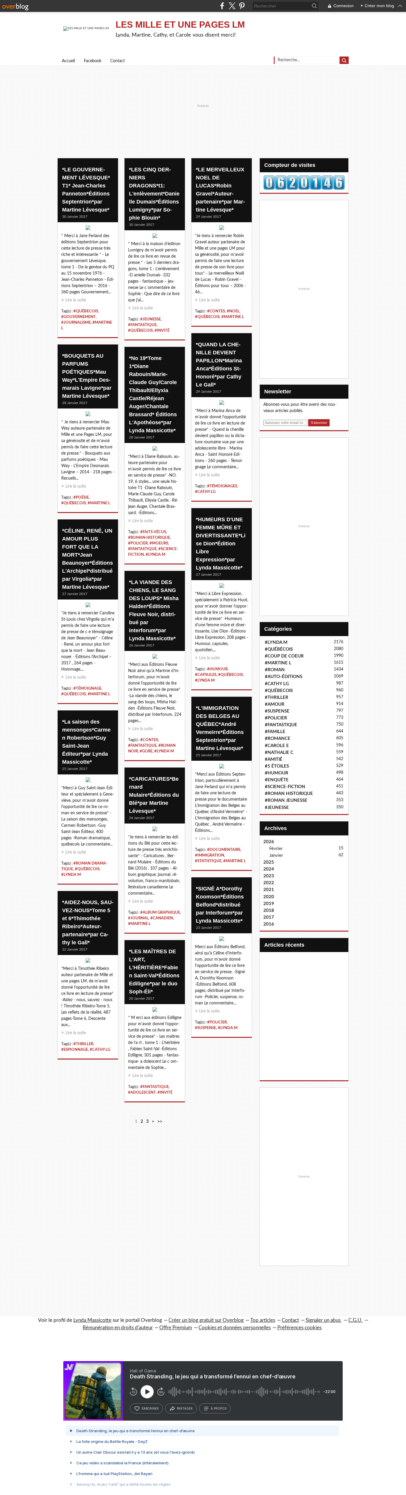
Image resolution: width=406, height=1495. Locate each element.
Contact (117, 61)
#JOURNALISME (76, 322)
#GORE (146, 751)
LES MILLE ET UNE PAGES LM (180, 24)
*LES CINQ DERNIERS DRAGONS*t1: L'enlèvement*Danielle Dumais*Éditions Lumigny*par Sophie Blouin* (154, 194)
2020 (268, 897)
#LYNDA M (155, 554)
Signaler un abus (324, 1320)
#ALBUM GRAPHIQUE (160, 912)
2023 (268, 876)
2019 (268, 903)
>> (160, 1122)
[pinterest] (242, 5)
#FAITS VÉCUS (153, 532)
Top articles (262, 1320)
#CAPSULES (205, 675)
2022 (268, 883)
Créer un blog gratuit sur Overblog (206, 1320)
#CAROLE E (277, 745)
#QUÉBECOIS (85, 311)
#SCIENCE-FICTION (285, 787)
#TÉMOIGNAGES (222, 486)
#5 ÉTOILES (277, 766)
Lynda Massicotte (92, 1320)
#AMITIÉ (273, 759)
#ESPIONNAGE (74, 1049)
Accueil (68, 61)
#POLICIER (138, 543)
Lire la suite (75, 300)
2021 (268, 889)
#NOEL (233, 311)
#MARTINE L (232, 317)
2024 (268, 869)
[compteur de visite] (304, 182)
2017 (268, 917)
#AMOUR (274, 704)
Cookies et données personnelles (235, 1327)
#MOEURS (159, 543)
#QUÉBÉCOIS (279, 649)
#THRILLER (83, 1044)
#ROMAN (275, 670)
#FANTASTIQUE (142, 325)
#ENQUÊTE (277, 780)
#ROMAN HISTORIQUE (149, 537)
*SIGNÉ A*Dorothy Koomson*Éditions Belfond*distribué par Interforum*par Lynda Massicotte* (220, 905)
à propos (218, 1408)
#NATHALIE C (279, 752)
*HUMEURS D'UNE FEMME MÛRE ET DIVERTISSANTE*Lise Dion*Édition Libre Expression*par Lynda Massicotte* (221, 543)
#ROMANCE (277, 738)
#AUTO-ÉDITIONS (283, 676)
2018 (268, 910)
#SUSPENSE (205, 1028)
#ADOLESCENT (142, 1092)
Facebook (92, 61)
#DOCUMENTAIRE (223, 849)
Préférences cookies (299, 1327)
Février (276, 848)
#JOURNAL (138, 918)
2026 (268, 842)
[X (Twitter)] (232, 5)
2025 (268, 862)
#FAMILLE (275, 732)
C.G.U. (355, 1320)
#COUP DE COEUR (284, 656)
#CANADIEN (161, 918)
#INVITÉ (162, 330)
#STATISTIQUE (208, 861)
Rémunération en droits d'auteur (118, 1327)
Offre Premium (175, 1327)
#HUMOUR (217, 669)
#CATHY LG (205, 492)
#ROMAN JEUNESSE (286, 800)
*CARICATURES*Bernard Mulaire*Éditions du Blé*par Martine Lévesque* (154, 795)
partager (185, 1408)
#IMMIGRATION (209, 855)
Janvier (276, 855)
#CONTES (216, 311)
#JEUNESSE (150, 319)
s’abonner (150, 1408)
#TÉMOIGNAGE (87, 688)
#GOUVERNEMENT (78, 317)
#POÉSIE (81, 497)
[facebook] (222, 5)
